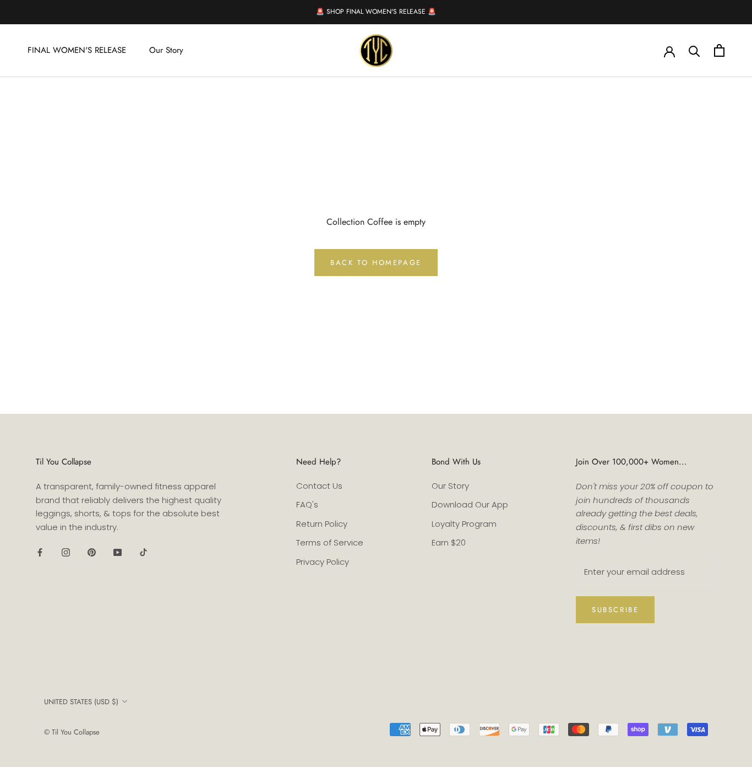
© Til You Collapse (72, 732)
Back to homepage (376, 262)
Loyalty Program (464, 524)
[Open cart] (719, 50)
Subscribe (615, 609)
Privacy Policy (322, 562)
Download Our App (470, 504)
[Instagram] (66, 552)
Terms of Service (329, 542)
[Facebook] (40, 552)
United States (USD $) (81, 701)
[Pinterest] (92, 552)
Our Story (166, 50)
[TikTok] (143, 552)
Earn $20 (449, 542)
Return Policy (321, 524)
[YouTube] (117, 552)
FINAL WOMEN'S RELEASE (77, 50)
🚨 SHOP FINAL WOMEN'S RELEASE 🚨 (376, 12)
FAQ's (307, 504)
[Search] (694, 50)
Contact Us (319, 485)
